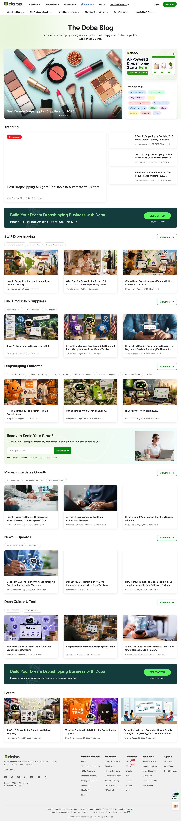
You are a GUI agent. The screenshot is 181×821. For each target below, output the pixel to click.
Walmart (129, 785)
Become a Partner (149, 780)
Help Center (168, 761)
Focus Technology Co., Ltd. (86, 817)
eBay (128, 776)
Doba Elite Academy (150, 761)
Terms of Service (81, 812)
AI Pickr (84, 761)
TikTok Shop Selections (90, 766)
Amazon (129, 780)
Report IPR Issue (170, 771)
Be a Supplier (147, 785)
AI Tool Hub (109, 790)
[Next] (177, 717)
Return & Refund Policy (60, 812)
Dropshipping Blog (149, 766)
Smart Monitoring (112, 780)
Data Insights (110, 766)
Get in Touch (169, 766)
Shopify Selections (88, 780)
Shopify (129, 771)
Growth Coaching (112, 785)
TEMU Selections (88, 771)
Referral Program (149, 771)
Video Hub (85, 785)
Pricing (102, 4)
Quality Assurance (112, 761)
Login (156, 4)
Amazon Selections (89, 776)
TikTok (128, 761)
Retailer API (147, 776)
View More (8, 769)
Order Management (113, 776)
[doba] (13, 4)
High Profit (85, 790)
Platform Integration (113, 771)
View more (165, 237)
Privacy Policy (51, 457)
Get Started (169, 4)
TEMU (128, 766)
